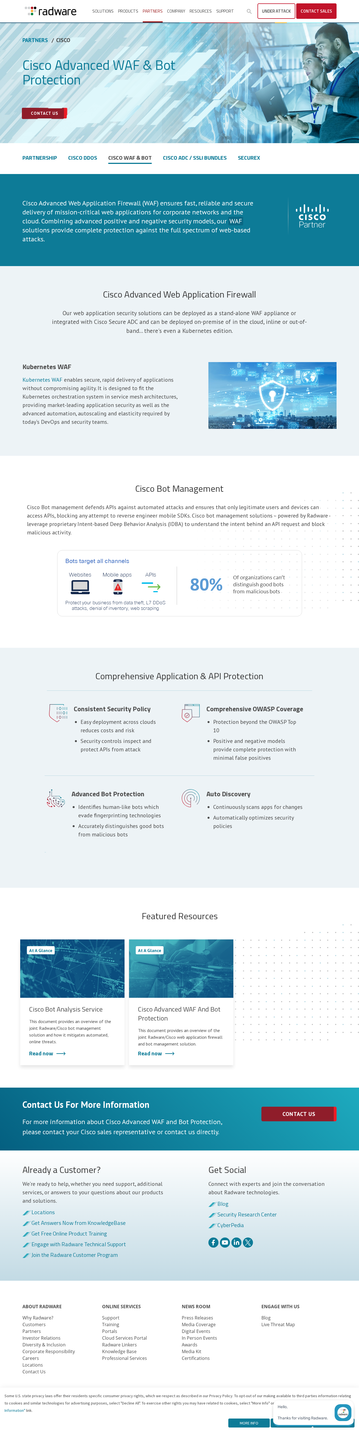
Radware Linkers (119, 1345)
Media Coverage (199, 1324)
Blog (222, 1204)
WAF (235, 221)
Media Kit (191, 1351)
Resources (201, 11)
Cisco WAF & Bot (130, 158)
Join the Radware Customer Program (74, 1255)
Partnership (39, 158)
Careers (30, 1358)
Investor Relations (41, 1338)
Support (225, 11)
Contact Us (299, 1114)
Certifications (196, 1358)
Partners (153, 11)
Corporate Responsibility (48, 1351)
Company (176, 11)
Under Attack (276, 11)
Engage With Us (280, 1306)
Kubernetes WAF (42, 379)
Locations (43, 1212)
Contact (316, 11)
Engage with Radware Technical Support (78, 1244)
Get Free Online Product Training (69, 1234)
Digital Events (196, 1331)
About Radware (42, 1306)
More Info (249, 1423)
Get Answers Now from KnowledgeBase (78, 1223)
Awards (189, 1345)
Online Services (121, 1306)
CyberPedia (230, 1225)
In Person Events (199, 1338)
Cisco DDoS (82, 158)
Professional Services (124, 1358)
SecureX (249, 158)
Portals (109, 1331)
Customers (34, 1324)
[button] (249, 11)
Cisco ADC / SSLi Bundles (195, 158)
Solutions (103, 11)
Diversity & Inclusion (44, 1345)
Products (128, 11)
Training (110, 1324)
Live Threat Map (278, 1324)
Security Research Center (247, 1215)
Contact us (44, 113)
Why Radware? (37, 1318)
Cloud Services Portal (124, 1338)
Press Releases (197, 1318)
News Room (196, 1306)
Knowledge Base (119, 1351)
